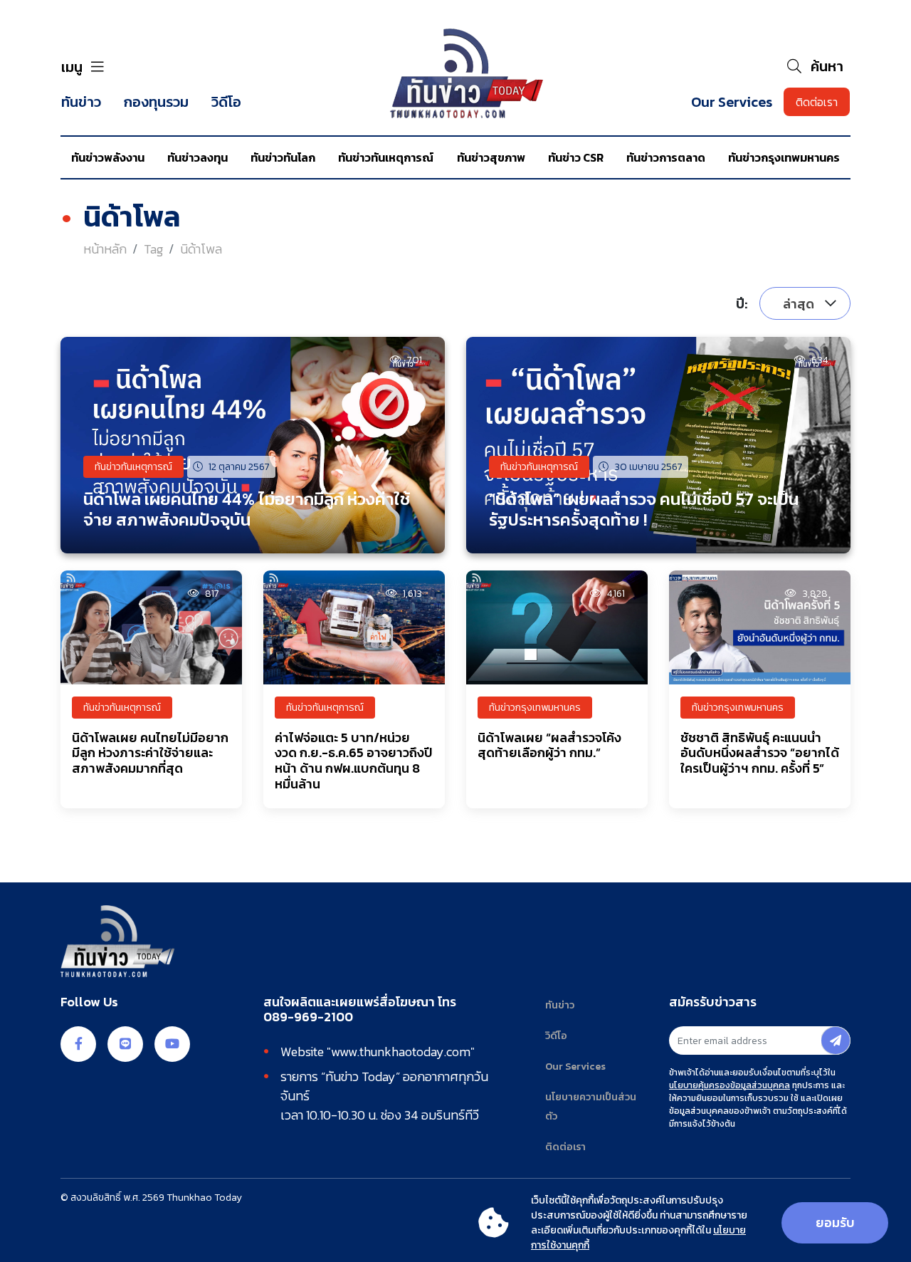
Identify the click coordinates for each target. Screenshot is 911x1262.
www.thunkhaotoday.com (400, 1051)
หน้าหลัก (105, 249)
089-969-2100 (308, 1017)
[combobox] (805, 303)
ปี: (742, 303)
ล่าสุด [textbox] (798, 304)
